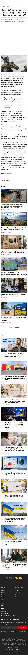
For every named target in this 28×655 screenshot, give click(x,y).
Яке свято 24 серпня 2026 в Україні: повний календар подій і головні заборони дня (15, 520)
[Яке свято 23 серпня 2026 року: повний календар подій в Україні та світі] (14, 532)
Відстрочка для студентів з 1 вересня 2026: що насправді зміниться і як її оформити (15, 566)
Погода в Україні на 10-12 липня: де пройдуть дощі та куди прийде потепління (14, 273)
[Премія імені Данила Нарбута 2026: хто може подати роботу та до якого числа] (14, 242)
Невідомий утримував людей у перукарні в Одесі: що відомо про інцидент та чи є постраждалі (13, 296)
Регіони (13, 21)
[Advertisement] (14, 38)
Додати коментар (14, 327)
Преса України (11, 640)
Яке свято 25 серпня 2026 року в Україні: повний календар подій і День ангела (14, 496)
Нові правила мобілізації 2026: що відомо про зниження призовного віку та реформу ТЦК (14, 355)
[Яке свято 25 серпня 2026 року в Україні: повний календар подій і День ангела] (14, 486)
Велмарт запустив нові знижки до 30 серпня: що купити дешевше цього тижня (15, 378)
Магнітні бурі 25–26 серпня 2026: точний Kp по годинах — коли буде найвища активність (15, 473)
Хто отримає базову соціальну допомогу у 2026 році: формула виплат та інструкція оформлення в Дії (15, 449)
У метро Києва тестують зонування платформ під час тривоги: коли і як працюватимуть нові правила (11, 206)
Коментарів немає (21, 21)
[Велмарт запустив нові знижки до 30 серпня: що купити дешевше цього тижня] (14, 368)
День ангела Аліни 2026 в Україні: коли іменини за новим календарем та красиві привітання (15, 401)
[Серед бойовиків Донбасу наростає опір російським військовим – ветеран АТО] (14, 63)
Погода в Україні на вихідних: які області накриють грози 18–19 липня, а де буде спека (13, 229)
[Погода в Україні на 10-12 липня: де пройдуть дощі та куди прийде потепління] (14, 264)
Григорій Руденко (8, 19)
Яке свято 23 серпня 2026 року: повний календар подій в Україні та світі (15, 543)
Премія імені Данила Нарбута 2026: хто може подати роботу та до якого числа (12, 251)
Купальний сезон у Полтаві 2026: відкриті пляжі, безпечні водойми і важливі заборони (13, 319)
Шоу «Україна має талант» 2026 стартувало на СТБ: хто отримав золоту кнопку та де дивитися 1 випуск (14, 425)
